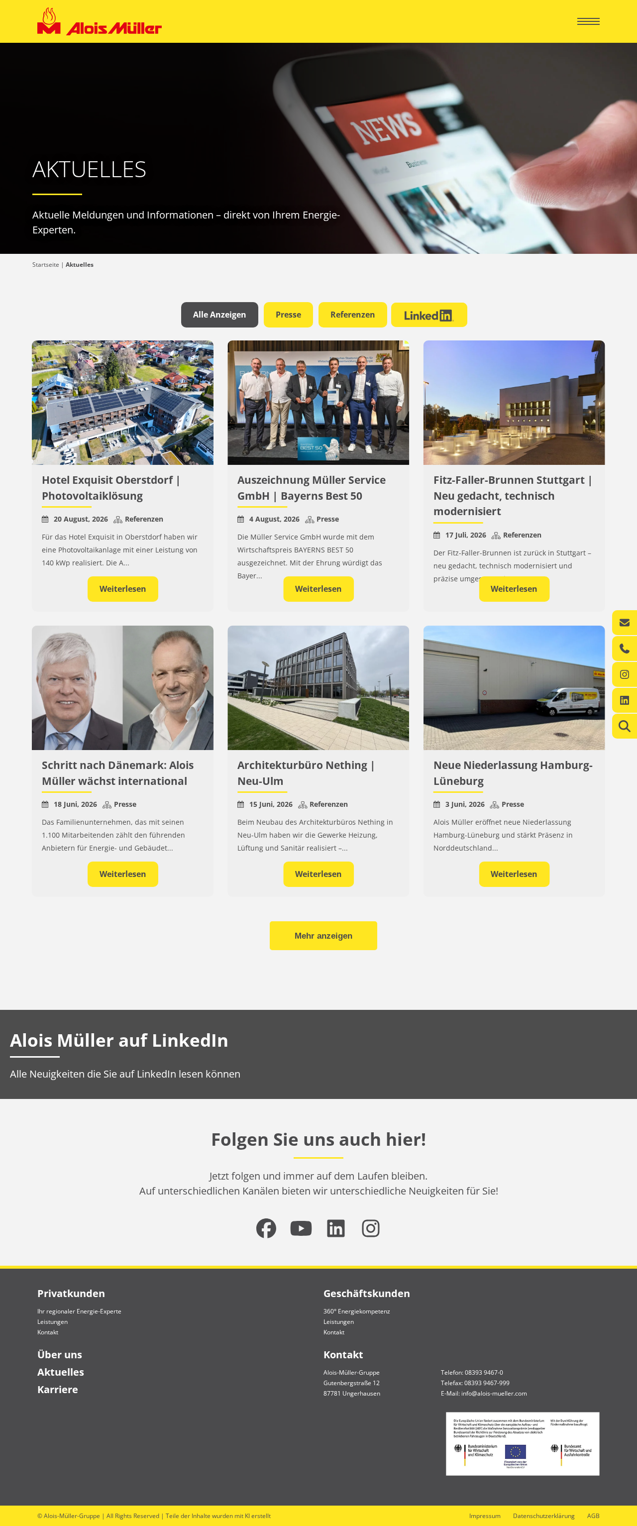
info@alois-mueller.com (494, 1393)
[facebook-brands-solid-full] (266, 1228)
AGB (593, 1516)
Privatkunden (71, 1293)
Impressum (485, 1516)
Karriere (57, 1389)
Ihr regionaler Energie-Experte (79, 1311)
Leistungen (52, 1321)
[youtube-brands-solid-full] (301, 1228)
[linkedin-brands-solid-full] (335, 1228)
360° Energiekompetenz (356, 1311)
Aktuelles (60, 1372)
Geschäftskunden (366, 1293)
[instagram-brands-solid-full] (370, 1228)
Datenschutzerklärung (544, 1516)
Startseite (45, 264)
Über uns (59, 1354)
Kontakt (47, 1332)
